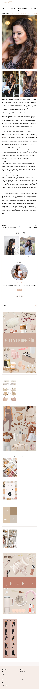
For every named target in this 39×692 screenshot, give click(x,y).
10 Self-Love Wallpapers (33, 226)
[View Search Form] (33, 2)
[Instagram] (21, 680)
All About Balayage (13, 13)
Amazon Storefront (24, 672)
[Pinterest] (24, 680)
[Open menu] (35, 2)
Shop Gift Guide (23, 671)
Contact (3, 684)
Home (3, 674)
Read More (19, 289)
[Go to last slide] (5, 247)
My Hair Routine (34, 13)
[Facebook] (22, 680)
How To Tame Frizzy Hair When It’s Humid (28, 257)
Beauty (3, 672)
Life (2, 675)
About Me (3, 680)
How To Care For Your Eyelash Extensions (9, 226)
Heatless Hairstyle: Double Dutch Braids (11, 256)
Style (2, 671)
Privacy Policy (4, 685)
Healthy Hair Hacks (26, 13)
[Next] (33, 247)
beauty (19, 13)
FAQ (2, 682)
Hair (21, 13)
